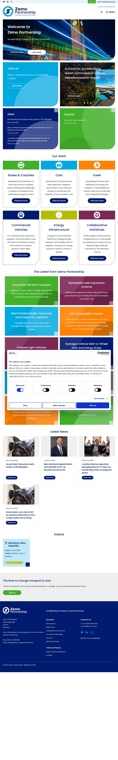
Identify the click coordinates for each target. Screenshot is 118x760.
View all (56, 110)
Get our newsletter (107, 7)
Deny (25, 405)
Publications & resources (55, 631)
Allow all (92, 405)
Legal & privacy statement (56, 652)
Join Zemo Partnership (54, 634)
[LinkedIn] (8, 1)
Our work (36, 52)
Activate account (108, 2)
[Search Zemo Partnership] (101, 12)
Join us (91, 2)
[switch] (46, 390)
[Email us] (92, 632)
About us (49, 638)
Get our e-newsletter (91, 638)
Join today (17, 85)
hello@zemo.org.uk (89, 626)
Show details (99, 398)
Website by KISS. (30, 665)
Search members (52, 641)
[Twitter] (4, 1)
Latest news (50, 627)
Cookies (49, 655)
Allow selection (59, 405)
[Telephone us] (12, 1)
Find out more (16, 52)
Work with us (50, 623)
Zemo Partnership (19, 11)
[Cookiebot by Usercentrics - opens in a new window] (99, 353)
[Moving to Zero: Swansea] (16, 553)
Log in (99, 2)
